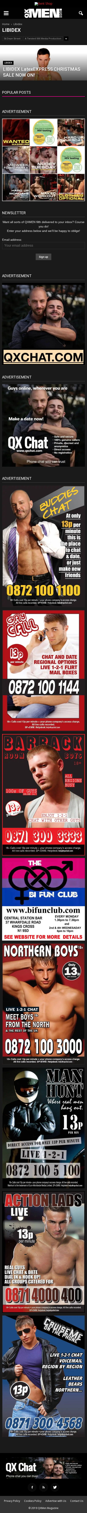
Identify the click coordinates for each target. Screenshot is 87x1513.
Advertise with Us (55, 1501)
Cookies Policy (32, 1501)
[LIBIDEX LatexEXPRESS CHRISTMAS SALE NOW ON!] (43, 72)
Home (6, 24)
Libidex (8, 63)
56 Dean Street (12, 38)
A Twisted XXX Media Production (43, 38)
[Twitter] (55, 1487)
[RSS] (43, 1487)
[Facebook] (32, 1487)
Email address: (12, 239)
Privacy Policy (12, 1501)
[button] (81, 13)
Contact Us (76, 1501)
